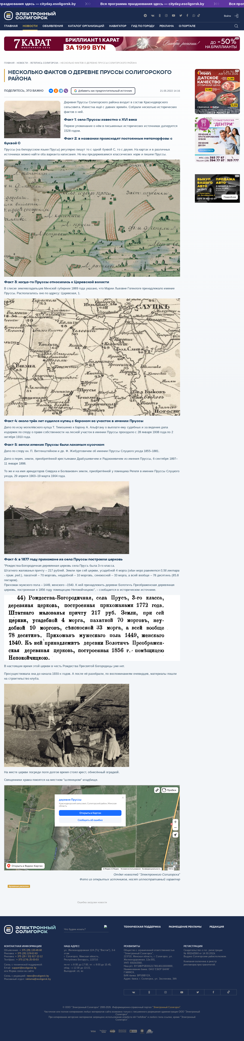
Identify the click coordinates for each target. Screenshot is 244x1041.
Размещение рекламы (185, 926)
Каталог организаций (86, 26)
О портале (187, 26)
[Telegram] (145, 15)
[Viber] (194, 15)
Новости (30, 26)
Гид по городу (143, 26)
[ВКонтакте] (51, 91)
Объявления (53, 26)
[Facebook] (187, 15)
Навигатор (117, 26)
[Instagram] (166, 15)
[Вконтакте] (152, 15)
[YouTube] (173, 15)
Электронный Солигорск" (166, 1007)
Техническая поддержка (142, 926)
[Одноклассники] (160, 15)
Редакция (217, 926)
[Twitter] (180, 15)
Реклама (167, 26)
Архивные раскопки (19, 886)
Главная (11, 26)
